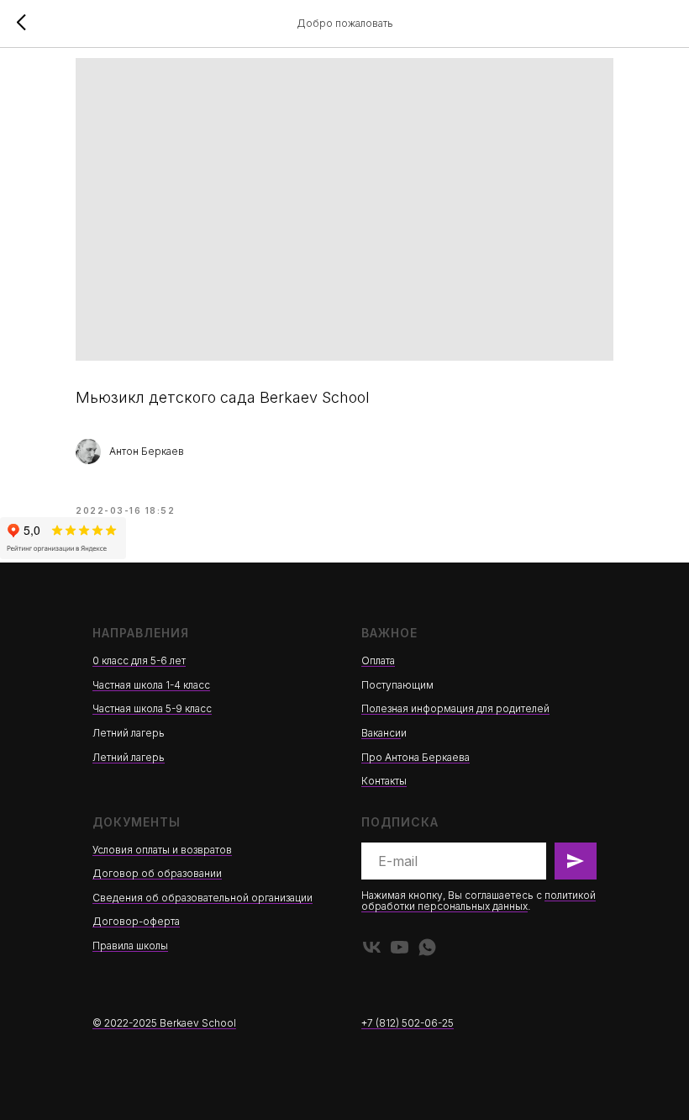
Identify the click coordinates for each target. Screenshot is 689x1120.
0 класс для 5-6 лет (139, 660)
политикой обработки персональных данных (478, 900)
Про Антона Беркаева (415, 757)
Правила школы (130, 945)
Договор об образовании (157, 873)
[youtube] (399, 947)
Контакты (384, 780)
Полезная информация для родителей (455, 708)
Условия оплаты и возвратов (162, 849)
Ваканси (381, 732)
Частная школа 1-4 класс (151, 685)
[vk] (371, 947)
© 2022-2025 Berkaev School (164, 1023)
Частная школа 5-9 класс (152, 708)
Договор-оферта (136, 921)
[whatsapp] (427, 947)
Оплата (378, 660)
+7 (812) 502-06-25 (407, 1023)
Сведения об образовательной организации (202, 897)
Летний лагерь (128, 757)
